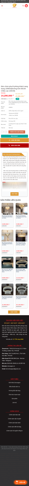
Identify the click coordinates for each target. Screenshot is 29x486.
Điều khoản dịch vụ (14, 386)
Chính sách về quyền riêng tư (14, 430)
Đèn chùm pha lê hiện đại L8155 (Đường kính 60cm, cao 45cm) (7, 243)
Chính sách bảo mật (14, 414)
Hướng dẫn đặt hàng (14, 390)
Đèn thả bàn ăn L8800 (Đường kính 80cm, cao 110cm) (21, 270)
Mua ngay (14, 136)
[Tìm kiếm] (23, 5)
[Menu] (2, 6)
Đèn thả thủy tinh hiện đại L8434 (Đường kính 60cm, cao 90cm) (7, 216)
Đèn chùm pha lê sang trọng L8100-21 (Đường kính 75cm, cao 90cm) (21, 243)
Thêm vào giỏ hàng (17, 132)
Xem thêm (14, 193)
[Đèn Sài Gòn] (14, 5)
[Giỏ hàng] (26, 5)
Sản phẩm (14, 398)
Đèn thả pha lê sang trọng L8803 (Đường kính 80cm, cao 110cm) (21, 297)
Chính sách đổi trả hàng (14, 426)
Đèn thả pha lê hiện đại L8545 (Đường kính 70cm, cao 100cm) (21, 216)
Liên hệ (14, 402)
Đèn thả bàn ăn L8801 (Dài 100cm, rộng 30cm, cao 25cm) (7, 270)
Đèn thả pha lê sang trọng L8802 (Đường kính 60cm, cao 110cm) (7, 297)
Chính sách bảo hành (14, 422)
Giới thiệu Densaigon (14, 382)
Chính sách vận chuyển (14, 418)
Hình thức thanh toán (14, 394)
